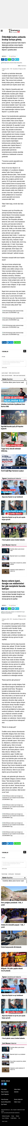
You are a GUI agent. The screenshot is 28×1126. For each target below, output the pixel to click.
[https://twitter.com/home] (5, 1084)
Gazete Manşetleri (6, 1102)
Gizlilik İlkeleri (14, 1118)
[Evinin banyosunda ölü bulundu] (14, 937)
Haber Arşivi (17, 1102)
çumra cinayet (5, 373)
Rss (19, 1118)
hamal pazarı (17, 874)
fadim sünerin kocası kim (14, 373)
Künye (12, 1116)
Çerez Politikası (5, 1118)
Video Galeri (17, 1089)
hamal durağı (4, 874)
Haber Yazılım (4, 1121)
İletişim (17, 1116)
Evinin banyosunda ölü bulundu (11, 947)
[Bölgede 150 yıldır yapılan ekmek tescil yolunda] (14, 959)
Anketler (16, 1092)
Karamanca (23, 65)
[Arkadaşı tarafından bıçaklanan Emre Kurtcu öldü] (14, 395)
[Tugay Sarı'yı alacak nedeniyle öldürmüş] (14, 439)
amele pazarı (11, 874)
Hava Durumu (4, 1099)
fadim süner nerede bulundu (19, 375)
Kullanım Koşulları (6, 1116)
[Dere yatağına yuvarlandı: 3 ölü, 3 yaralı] (14, 893)
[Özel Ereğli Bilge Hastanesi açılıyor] (14, 461)
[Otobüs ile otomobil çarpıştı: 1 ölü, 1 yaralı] (14, 915)
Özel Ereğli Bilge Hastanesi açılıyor (12, 471)
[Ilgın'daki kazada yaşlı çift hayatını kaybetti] (14, 417)
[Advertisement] (14, 14)
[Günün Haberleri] (25, 379)
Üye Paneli (4, 1104)
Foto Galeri (4, 1089)
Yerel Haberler (5, 1094)
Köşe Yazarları (5, 1092)
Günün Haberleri (18, 1099)
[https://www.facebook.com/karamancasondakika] (2, 1084)
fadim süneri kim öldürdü (7, 375)
